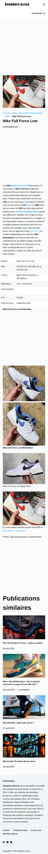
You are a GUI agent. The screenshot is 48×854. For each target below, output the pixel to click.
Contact (6, 830)
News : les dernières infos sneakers (27, 113)
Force (28, 205)
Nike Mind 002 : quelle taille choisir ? (18, 723)
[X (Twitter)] (7, 842)
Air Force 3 (34, 231)
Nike (7, 116)
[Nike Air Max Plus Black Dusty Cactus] (24, 746)
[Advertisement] (24, 44)
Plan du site (36, 830)
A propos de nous (20, 830)
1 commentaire (23, 690)
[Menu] (44, 4)
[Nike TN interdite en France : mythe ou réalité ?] (24, 627)
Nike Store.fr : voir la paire (14, 531)
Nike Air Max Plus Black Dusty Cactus (19, 761)
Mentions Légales (10, 834)
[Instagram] (11, 842)
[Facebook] (4, 842)
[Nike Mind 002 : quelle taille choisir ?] (24, 707)
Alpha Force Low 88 (21, 186)
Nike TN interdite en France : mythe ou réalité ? (23, 643)
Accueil (6, 113)
